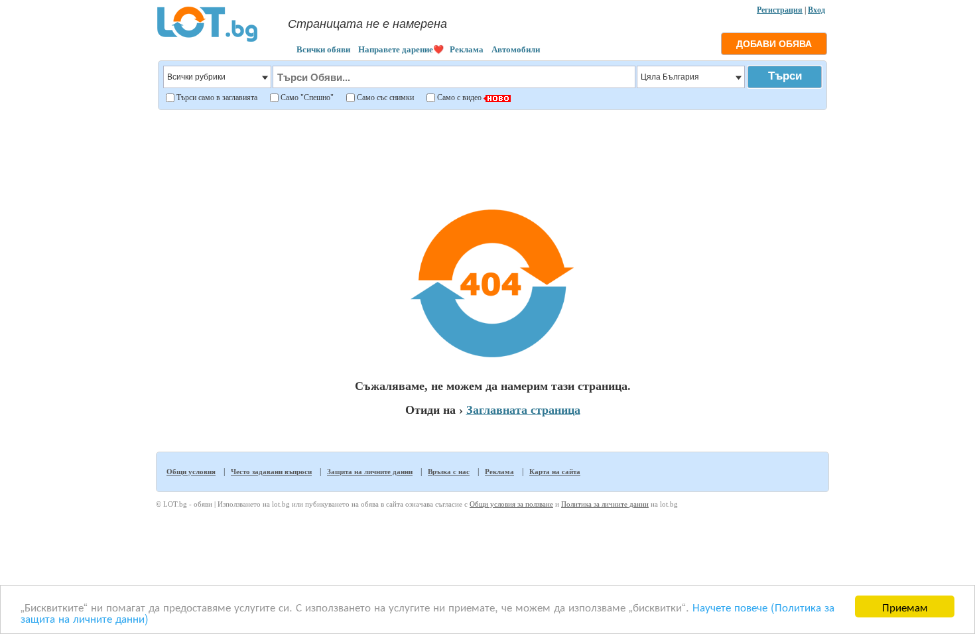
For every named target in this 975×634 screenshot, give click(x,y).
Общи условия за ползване (511, 504)
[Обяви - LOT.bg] (207, 39)
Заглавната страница (523, 409)
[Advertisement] (492, 148)
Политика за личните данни (605, 504)
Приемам (905, 606)
